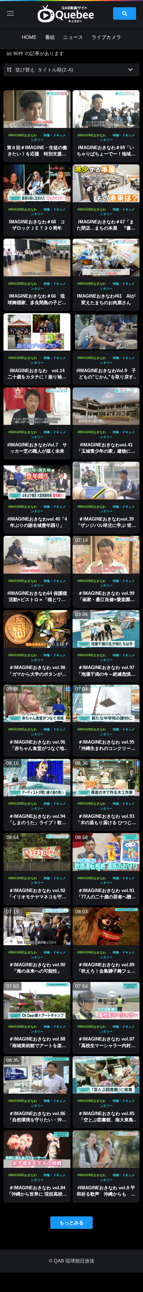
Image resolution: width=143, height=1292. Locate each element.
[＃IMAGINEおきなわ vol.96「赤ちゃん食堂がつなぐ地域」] (36, 703)
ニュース (73, 37)
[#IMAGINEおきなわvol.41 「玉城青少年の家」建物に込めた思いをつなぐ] (106, 406)
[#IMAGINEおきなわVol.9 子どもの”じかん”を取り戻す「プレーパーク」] (106, 332)
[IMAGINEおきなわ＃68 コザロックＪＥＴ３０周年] (36, 183)
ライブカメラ (106, 37)
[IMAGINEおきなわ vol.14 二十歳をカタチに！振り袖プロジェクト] (36, 332)
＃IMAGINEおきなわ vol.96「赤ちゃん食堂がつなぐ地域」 (37, 748)
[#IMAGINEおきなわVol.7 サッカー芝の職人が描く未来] (36, 406)
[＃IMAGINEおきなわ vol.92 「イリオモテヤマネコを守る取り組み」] (36, 852)
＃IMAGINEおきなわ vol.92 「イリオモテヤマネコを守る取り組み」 (37, 897)
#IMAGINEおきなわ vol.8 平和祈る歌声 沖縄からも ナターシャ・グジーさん (106, 1194)
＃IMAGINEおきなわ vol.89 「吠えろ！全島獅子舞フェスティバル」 (106, 971)
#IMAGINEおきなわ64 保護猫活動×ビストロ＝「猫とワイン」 (37, 599)
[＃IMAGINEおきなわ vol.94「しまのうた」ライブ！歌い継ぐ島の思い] (36, 778)
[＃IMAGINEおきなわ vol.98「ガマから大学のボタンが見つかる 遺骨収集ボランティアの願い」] (36, 629)
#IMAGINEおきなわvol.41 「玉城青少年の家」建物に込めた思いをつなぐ (106, 451)
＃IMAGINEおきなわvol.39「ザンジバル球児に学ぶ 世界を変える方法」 (106, 525)
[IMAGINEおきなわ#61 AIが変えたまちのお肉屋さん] (106, 257)
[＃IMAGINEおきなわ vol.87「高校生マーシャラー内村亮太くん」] (106, 1001)
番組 (50, 37)
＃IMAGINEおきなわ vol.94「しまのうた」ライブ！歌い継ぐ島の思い (37, 822)
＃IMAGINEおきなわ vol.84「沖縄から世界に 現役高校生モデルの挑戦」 (37, 1194)
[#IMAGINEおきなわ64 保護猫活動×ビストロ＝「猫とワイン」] (36, 555)
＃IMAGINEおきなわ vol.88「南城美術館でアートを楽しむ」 (37, 1045)
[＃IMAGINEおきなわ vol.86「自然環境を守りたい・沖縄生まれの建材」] (36, 1075)
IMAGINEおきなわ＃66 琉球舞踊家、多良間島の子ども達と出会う (37, 302)
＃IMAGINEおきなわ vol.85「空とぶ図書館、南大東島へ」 (106, 1120)
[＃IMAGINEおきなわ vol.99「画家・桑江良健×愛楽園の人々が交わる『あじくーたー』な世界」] (106, 555)
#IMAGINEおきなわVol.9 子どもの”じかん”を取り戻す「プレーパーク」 (106, 377)
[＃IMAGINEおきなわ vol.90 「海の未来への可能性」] (36, 926)
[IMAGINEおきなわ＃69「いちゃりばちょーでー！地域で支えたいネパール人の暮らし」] (106, 109)
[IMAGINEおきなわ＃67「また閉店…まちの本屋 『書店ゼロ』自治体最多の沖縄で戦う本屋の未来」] (106, 183)
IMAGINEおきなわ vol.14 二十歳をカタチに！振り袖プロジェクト (38, 377)
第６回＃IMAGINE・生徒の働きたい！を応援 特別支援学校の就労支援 (37, 154)
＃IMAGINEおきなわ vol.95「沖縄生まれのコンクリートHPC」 (106, 748)
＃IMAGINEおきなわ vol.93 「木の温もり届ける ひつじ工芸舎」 (106, 822)
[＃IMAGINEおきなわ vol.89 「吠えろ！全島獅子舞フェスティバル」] (106, 926)
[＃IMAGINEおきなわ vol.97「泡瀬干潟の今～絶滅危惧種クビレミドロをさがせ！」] (106, 629)
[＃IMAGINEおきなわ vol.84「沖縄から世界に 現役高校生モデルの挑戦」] (36, 1149)
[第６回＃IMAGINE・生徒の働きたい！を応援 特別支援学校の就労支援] (36, 109)
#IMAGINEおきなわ (22, 135)
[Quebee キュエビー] (71, 13)
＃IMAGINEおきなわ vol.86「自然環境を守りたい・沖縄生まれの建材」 (37, 1120)
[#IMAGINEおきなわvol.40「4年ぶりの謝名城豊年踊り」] (36, 480)
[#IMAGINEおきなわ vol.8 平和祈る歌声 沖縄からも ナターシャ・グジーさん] (106, 1149)
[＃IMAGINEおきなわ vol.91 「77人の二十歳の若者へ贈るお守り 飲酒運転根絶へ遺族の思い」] (106, 852)
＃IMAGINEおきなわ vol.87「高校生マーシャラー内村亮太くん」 (106, 1045)
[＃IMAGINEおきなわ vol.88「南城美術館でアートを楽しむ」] (36, 1001)
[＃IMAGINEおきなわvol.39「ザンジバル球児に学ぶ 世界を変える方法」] (106, 480)
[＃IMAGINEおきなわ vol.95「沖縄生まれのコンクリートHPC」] (106, 703)
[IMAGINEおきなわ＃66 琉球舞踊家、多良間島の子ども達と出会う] (36, 257)
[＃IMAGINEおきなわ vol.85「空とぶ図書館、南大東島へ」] (106, 1075)
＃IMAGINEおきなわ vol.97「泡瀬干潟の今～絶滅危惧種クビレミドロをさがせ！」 (106, 674)
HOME (29, 37)
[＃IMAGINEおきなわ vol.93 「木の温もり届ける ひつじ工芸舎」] (106, 778)
